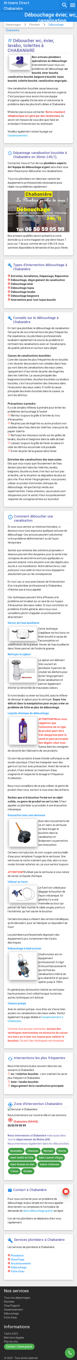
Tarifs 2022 (11, 1333)
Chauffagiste (12, 1305)
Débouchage (19, 1267)
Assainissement (21, 1263)
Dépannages (13, 24)
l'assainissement (18, 135)
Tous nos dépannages (17, 1297)
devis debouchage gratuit (38, 1210)
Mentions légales (14, 1337)
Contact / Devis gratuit (19, 1346)
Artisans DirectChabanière (16, 5)
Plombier (34, 24)
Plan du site (11, 1341)
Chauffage (17, 1259)
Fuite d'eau (17, 1271)
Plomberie (17, 1255)
